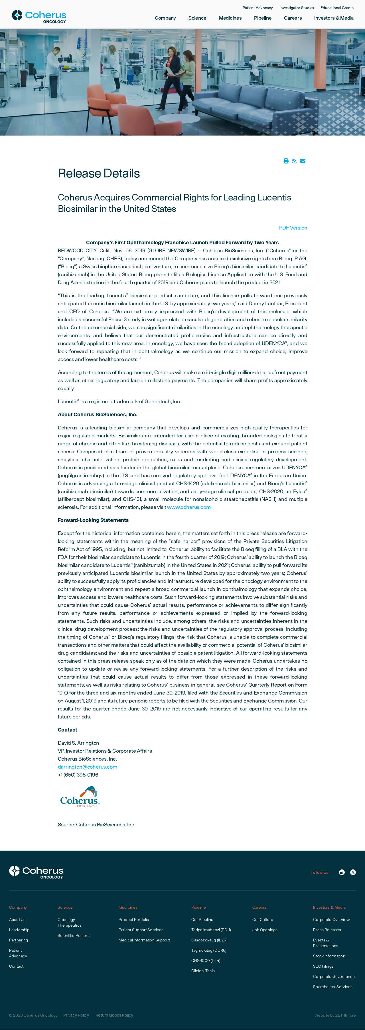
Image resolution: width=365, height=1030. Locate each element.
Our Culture (262, 919)
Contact (16, 966)
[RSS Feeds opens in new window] (294, 161)
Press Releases (327, 929)
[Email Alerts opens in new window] (302, 161)
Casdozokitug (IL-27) (209, 940)
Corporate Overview (331, 919)
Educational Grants (337, 8)
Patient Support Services (141, 929)
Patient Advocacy (258, 8)
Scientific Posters (74, 935)
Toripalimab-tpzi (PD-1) (211, 929)
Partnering (18, 940)
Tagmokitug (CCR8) (208, 950)
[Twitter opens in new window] (353, 872)
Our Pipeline (202, 919)
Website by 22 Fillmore (335, 1015)
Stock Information (329, 956)
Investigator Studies (296, 8)
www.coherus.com (188, 507)
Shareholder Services (332, 986)
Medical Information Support (144, 940)
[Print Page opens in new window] (286, 161)
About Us (17, 919)
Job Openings (265, 929)
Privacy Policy (76, 1015)
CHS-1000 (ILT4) (205, 960)
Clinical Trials (203, 970)
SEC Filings (323, 966)
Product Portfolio (134, 919)
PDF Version (293, 228)
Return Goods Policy (114, 1015)
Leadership (19, 929)
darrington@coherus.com (87, 767)
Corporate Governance (334, 976)
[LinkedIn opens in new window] (342, 872)
